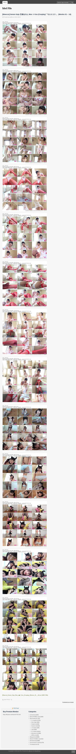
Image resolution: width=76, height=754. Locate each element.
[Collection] (33, 715)
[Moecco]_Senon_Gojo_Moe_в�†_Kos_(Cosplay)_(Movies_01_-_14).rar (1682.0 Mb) (25, 695)
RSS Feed (16, 708)
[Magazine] (32, 737)
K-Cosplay (34, 731)
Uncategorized (33, 744)
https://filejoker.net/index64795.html (12, 714)
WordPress (38, 751)
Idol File (7, 8)
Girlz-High (33, 722)
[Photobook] (33, 740)
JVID (32, 729)
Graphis (33, 724)
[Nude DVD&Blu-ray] (35, 739)
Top (74, 751)
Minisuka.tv (34, 733)
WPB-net (33, 735)
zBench (30, 751)
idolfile (11, 17)
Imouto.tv (33, 726)
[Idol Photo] (7, 699)
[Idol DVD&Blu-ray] (34, 716)
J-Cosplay (33, 727)
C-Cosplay (34, 720)
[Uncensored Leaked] (35, 742)
